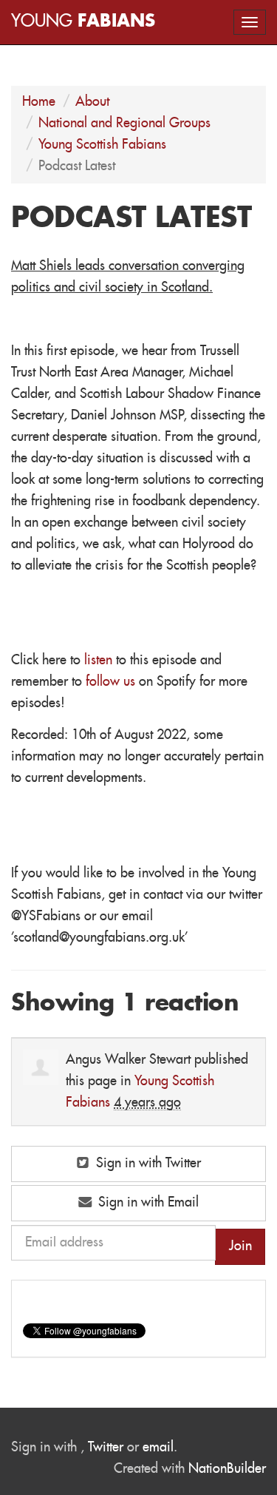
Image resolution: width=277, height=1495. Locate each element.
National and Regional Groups (124, 123)
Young (83, 21)
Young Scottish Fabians (102, 145)
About (92, 102)
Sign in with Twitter (146, 1163)
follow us (110, 682)
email (158, 1447)
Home (38, 102)
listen (98, 660)
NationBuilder (227, 1469)
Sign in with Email (147, 1202)
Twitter (105, 1447)
